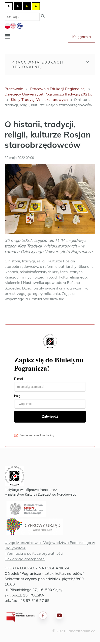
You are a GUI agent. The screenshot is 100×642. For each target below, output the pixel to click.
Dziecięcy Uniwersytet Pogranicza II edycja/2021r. (48, 94)
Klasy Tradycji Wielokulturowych (39, 99)
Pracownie (14, 88)
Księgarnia (81, 36)
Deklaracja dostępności (25, 559)
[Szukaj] (43, 17)
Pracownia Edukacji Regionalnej (37, 64)
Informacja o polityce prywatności (34, 553)
